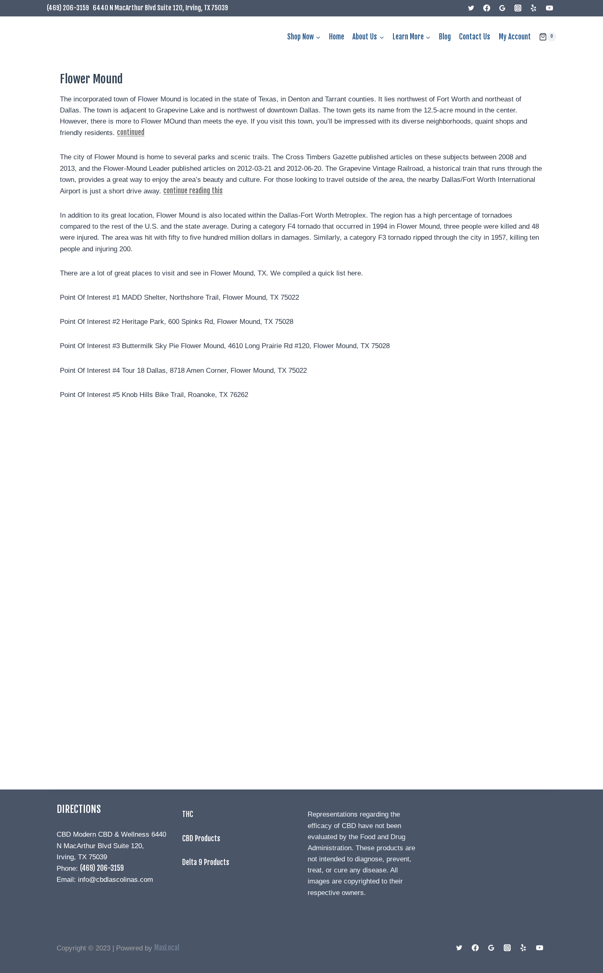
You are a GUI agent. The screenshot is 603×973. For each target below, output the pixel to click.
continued (130, 132)
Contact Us (474, 36)
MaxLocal (166, 947)
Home (336, 36)
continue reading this (193, 190)
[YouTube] (549, 8)
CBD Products (201, 838)
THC (187, 814)
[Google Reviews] (502, 8)
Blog (445, 36)
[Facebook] (487, 8)
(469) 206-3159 (68, 8)
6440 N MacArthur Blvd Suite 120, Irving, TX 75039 (160, 8)
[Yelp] (534, 8)
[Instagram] (518, 8)
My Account (515, 36)
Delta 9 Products (205, 862)
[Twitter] (471, 8)
